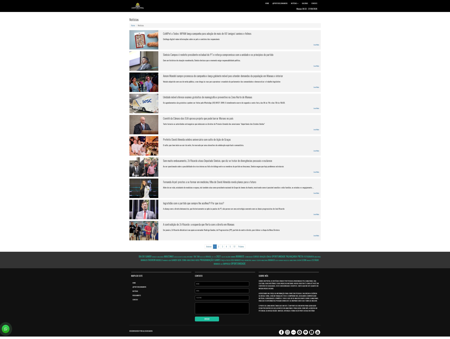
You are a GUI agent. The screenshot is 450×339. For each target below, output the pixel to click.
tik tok (196, 256)
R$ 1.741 (214, 257)
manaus (154, 257)
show (299, 260)
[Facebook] (281, 331)
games (217, 260)
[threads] (305, 331)
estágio (315, 260)
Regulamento (137, 295)
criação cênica (265, 256)
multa (202, 257)
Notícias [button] (294, 3)
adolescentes (178, 257)
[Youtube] (317, 331)
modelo (159, 260)
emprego (227, 263)
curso (256, 256)
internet (190, 256)
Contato (314, 3)
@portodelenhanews (279, 3)
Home (267, 3)
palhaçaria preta (295, 256)
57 (234, 246)
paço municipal (246, 260)
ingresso (286, 260)
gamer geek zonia (179, 260)
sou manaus (236, 260)
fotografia (309, 256)
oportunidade (279, 256)
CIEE (222, 264)
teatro (259, 260)
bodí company (279, 260)
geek (169, 260)
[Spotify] (299, 331)
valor (223, 257)
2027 (218, 256)
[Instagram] (287, 331)
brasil (185, 257)
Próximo (241, 246)
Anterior (209, 246)
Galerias (305, 3)
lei (205, 257)
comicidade (249, 256)
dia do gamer (145, 256)
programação (207, 260)
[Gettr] (293, 331)
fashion (152, 260)
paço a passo (226, 260)
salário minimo (230, 256)
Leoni (304, 260)
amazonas (160, 257)
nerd (197, 260)
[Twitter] (311, 331)
